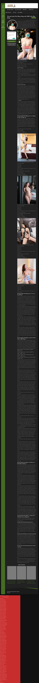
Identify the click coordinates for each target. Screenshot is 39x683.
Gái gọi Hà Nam (3, 606)
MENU (1, 595)
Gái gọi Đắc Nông (3, 660)
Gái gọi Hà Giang (3, 605)
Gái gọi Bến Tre (2, 632)
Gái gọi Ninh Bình (3, 617)
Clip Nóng (20, 12)
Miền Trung (8, 12)
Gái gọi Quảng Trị (3, 678)
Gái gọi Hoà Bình (3, 610)
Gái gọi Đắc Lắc (2, 659)
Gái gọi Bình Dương (3, 636)
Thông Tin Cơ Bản (11, 32)
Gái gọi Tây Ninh (3, 647)
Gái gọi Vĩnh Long (3, 652)
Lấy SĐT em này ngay (11, 41)
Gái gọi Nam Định (3, 616)
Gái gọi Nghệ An (3, 670)
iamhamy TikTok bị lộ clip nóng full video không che (31, 582)
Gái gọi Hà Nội (18, 9)
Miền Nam (31, 9)
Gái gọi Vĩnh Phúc (3, 625)
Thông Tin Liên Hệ (11, 36)
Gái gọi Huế (2, 664)
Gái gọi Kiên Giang (3, 643)
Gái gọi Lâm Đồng (3, 668)
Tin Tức (14, 12)
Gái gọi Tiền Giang (3, 648)
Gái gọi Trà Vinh (2, 651)
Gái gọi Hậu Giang (3, 641)
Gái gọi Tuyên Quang (3, 624)
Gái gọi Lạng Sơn (3, 613)
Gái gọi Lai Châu (3, 629)
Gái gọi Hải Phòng (3, 609)
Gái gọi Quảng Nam (3, 675)
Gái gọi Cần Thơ (2, 639)
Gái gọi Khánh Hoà (3, 666)
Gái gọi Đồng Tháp (3, 640)
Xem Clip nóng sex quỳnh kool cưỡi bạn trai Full (11, 582)
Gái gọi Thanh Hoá (3, 679)
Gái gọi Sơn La (2, 621)
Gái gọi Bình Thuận (3, 656)
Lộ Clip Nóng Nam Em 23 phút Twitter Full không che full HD (21, 582)
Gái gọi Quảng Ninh (3, 620)
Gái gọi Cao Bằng (3, 602)
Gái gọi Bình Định (3, 655)
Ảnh (10, 38)
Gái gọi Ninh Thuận (3, 671)
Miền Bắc (25, 9)
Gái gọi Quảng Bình (3, 674)
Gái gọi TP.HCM (10, 9)
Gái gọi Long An (3, 644)
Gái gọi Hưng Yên (3, 612)
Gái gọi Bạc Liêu (3, 633)
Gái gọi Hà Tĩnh (2, 663)
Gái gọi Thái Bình (3, 628)
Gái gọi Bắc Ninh (3, 601)
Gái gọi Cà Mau (2, 637)
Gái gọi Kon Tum (3, 667)
